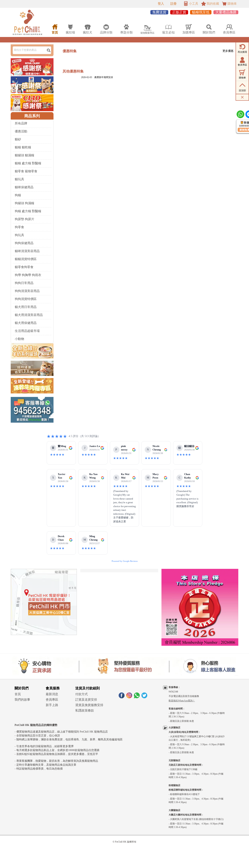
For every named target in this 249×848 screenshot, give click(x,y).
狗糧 (18, 195)
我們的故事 (22, 699)
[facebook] (121, 697)
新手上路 (52, 705)
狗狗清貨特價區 (26, 299)
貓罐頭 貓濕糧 (24, 155)
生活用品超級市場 (27, 331)
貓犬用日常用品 (26, 307)
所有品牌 (21, 123)
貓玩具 (19, 179)
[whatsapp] (137, 697)
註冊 (173, 3)
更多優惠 (228, 50)
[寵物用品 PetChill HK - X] (144, 697)
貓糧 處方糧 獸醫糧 (28, 163)
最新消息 (52, 694)
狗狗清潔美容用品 (27, 291)
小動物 (19, 338)
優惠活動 (21, 131)
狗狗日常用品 (24, 283)
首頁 (18, 694)
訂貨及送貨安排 (86, 699)
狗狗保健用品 (24, 243)
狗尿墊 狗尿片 (24, 219)
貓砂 (18, 139)
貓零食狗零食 (24, 267)
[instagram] (129, 697)
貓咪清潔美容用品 (27, 251)
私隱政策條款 (84, 710)
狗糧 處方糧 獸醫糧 (28, 211)
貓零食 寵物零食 (26, 171)
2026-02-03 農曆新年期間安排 (97, 77)
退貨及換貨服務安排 (89, 705)
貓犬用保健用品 (26, 323)
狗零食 (19, 227)
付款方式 (81, 694)
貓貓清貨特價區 (26, 259)
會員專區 (52, 699)
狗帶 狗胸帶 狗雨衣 (28, 275)
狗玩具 (19, 235)
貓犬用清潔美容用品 (29, 315)
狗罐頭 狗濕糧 (24, 203)
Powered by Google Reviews (125, 561)
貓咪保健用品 (24, 187)
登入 (161, 3)
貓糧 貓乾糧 (23, 147)
